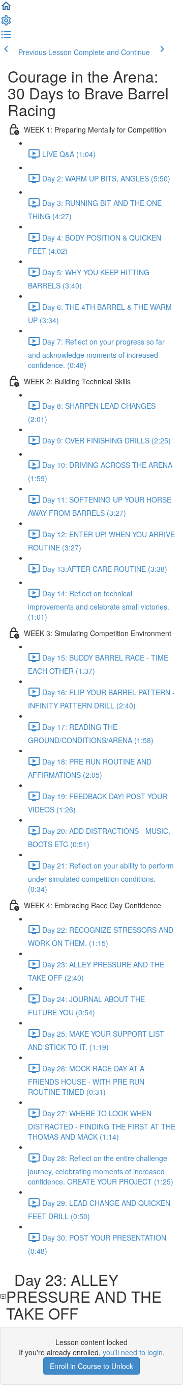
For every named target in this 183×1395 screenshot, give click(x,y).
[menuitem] (6, 23)
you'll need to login (133, 1352)
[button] (6, 9)
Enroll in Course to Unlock (91, 1366)
